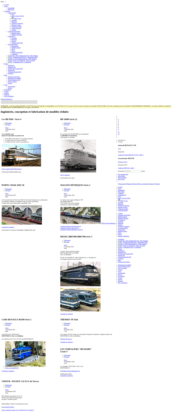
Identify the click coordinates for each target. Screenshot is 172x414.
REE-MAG (11, 9)
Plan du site (121, 179)
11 (118, 132)
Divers (13, 51)
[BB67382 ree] (80, 285)
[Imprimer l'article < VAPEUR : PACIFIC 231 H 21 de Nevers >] (8, 385)
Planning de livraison (14, 77)
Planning (6, 94)
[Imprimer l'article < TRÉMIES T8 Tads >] (67, 323)
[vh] (119, 149)
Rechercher (121, 171)
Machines (14, 22)
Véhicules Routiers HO (14, 72)
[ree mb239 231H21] (8, 407)
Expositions (11, 8)
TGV (13, 14)
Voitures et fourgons (17, 23)
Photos (6, 64)
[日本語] (23, 102)
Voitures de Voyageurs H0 (15, 68)
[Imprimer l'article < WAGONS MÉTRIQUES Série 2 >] (67, 189)
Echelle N (11, 73)
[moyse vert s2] (122, 162)
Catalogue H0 (12, 13)
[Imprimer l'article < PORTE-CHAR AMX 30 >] (8, 189)
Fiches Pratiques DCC (14, 80)
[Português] (17, 102)
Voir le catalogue (65, 175)
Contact (6, 91)
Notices (10, 83)
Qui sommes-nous (123, 174)
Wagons (13, 41)
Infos (5, 75)
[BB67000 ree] (80, 311)
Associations (11, 86)
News (6, 6)
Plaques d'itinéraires (17, 52)
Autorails (14, 20)
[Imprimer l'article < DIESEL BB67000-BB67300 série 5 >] (67, 240)
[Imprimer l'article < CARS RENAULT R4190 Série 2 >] (8, 323)
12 (118, 134)
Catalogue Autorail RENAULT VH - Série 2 (130, 155)
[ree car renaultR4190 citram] (25, 366)
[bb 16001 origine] (78, 172)
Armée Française (16, 28)
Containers (14, 54)
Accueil (6, 4)
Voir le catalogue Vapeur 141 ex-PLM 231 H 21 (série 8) (18, 410)
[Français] (3, 102)
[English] (6, 102)
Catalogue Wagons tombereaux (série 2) (71, 229)
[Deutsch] (9, 102)
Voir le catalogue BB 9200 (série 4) (12, 169)
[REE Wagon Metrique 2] (108, 223)
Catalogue (7, 11)
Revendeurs (7, 89)
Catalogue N (11, 36)
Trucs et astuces (12, 81)
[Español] (14, 102)
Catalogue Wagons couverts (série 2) (70, 226)
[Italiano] (11, 102)
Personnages (15, 46)
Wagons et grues (16, 25)
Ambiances (11, 65)
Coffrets (13, 30)
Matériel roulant (15, 47)
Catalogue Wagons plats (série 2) (69, 228)
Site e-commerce (9, 96)
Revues (10, 88)
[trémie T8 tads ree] (66, 339)
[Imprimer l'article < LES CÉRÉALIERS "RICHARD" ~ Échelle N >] (67, 355)
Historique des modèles (14, 78)
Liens (5, 85)
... (118, 122)
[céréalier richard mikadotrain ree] (70, 371)
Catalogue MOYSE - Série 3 (126, 168)
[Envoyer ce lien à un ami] (7, 124)
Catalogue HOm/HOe (14, 31)
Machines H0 (11, 67)
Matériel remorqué (16, 34)
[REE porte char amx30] (22, 224)
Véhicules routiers (16, 26)
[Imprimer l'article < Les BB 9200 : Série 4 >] (8, 123)
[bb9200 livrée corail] (21, 166)
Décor (13, 49)
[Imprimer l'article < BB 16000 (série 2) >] (67, 123)
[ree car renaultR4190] (11, 368)
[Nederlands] (20, 102)
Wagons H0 (11, 70)
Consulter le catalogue (8, 227)
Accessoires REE (13, 44)
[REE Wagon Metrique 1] (80, 223)
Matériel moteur (15, 33)
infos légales (121, 176)
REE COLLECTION (17, 16)
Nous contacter (122, 177)
